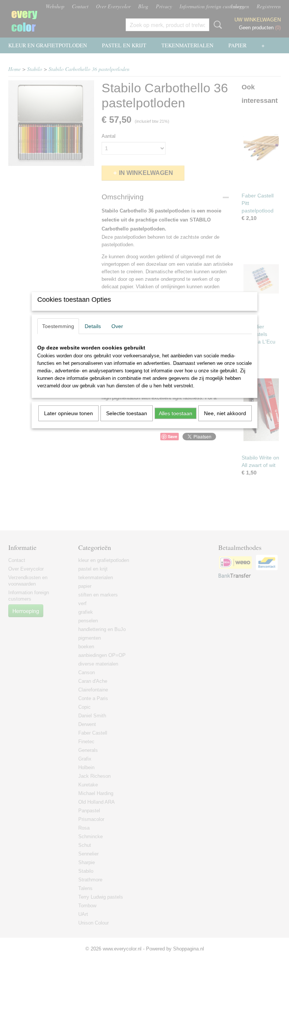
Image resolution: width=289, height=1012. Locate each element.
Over (117, 326)
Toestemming (58, 326)
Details (93, 326)
